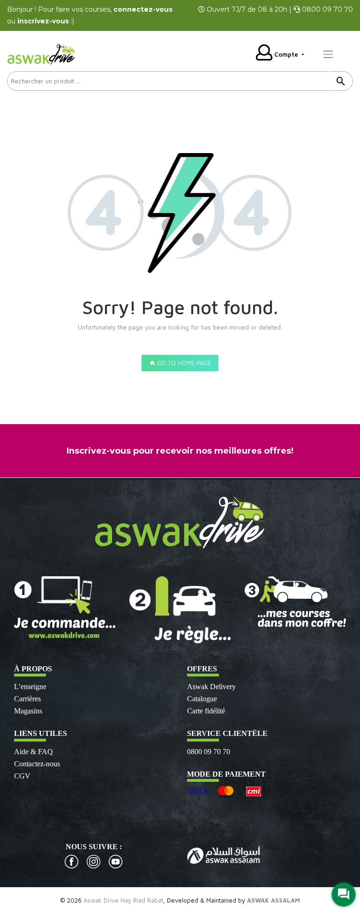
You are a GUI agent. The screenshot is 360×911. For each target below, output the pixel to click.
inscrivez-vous (43, 21)
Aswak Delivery (211, 687)
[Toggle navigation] (328, 54)
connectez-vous (142, 9)
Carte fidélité (206, 711)
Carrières (27, 699)
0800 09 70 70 (208, 752)
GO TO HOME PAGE (183, 363)
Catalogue (202, 699)
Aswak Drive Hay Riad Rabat (123, 900)
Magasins (28, 711)
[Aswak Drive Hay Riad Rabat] (42, 53)
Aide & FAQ (33, 752)
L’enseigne (30, 687)
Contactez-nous (37, 764)
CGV (22, 776)
